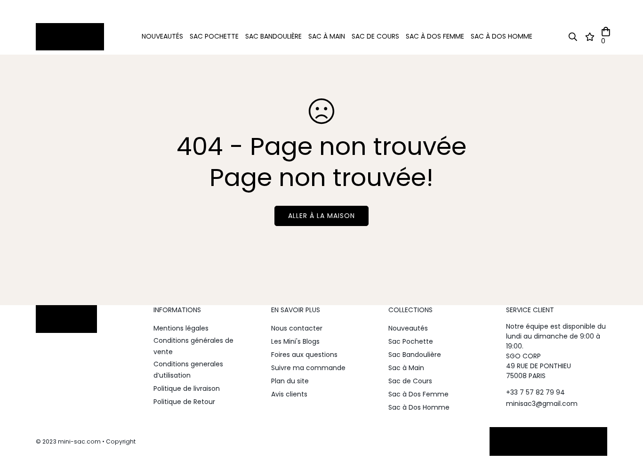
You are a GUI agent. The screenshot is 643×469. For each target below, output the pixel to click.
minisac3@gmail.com (542, 403)
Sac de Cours (375, 36)
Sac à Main (326, 36)
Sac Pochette (214, 36)
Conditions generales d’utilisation (188, 369)
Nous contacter (296, 328)
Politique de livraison (186, 388)
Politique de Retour (184, 401)
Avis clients (289, 394)
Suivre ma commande (308, 367)
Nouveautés (162, 36)
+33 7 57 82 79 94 (535, 392)
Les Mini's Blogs (295, 341)
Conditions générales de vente (193, 346)
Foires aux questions (304, 354)
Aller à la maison (321, 215)
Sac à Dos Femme (435, 36)
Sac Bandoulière (273, 36)
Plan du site (290, 381)
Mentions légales (181, 328)
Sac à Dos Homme (501, 36)
